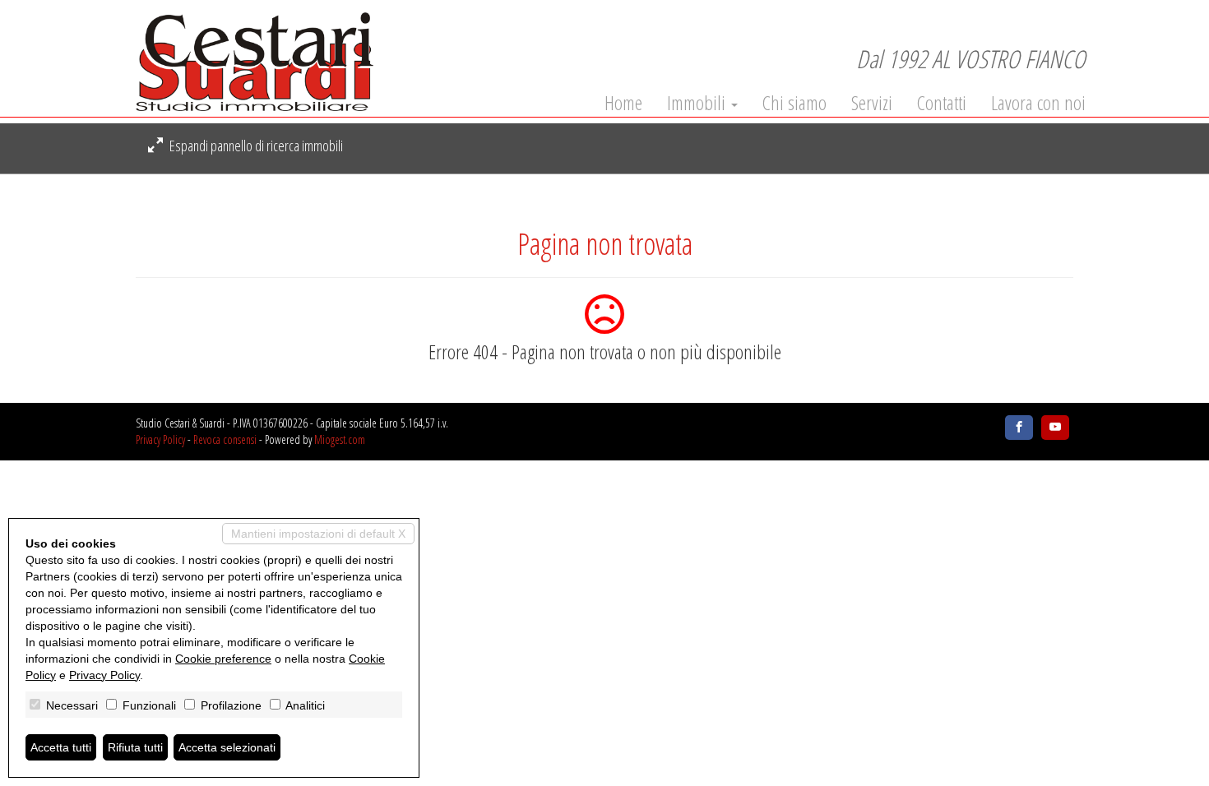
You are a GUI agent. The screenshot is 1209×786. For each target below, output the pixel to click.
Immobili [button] (698, 103)
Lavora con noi (1038, 103)
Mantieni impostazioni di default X (318, 533)
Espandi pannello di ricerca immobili (255, 145)
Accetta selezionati (227, 747)
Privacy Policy (160, 439)
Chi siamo (794, 103)
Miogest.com (339, 439)
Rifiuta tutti (135, 747)
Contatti (941, 103)
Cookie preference (223, 658)
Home (623, 103)
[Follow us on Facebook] (1019, 427)
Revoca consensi (225, 439)
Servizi (871, 103)
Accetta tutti (60, 747)
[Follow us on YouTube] (1055, 427)
